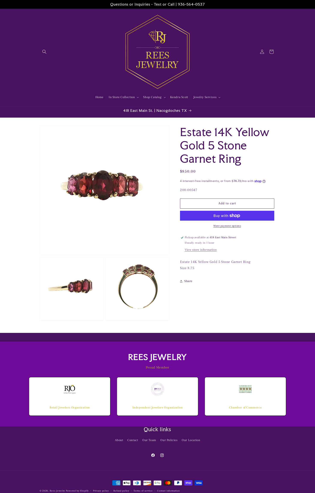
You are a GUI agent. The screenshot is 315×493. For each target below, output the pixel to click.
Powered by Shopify (77, 490)
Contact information (168, 490)
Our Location (191, 440)
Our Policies (168, 440)
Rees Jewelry (57, 490)
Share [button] (188, 281)
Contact (132, 440)
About (119, 440)
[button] (44, 51)
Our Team (149, 440)
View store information (201, 250)
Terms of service (143, 490)
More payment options (227, 226)
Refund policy (121, 490)
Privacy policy (101, 490)
